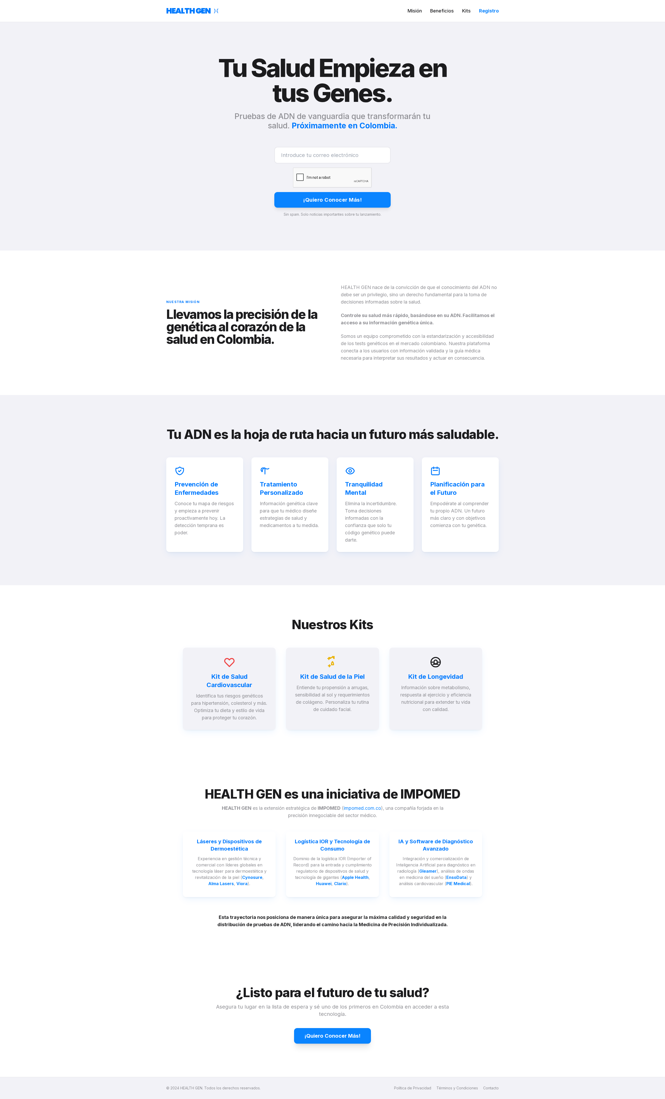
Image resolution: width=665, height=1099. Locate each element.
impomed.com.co (362, 808)
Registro (489, 11)
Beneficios (442, 11)
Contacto (491, 1088)
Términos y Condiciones (457, 1088)
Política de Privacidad (412, 1088)
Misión (415, 11)
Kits (466, 11)
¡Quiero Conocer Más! (332, 200)
